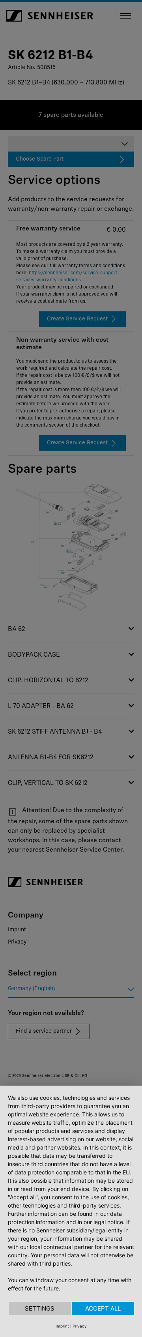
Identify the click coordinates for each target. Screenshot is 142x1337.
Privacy (80, 1326)
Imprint (62, 1326)
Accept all (103, 1308)
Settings (39, 1308)
